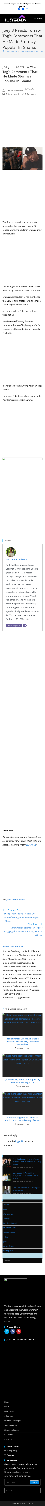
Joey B (9, 900)
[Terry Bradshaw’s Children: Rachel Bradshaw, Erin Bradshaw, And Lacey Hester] (6, 1163)
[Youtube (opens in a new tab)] (23, 9)
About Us (8, 1439)
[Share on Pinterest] (18, 1331)
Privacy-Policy (12, 1450)
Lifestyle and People (9, 1223)
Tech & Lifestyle (8, 1246)
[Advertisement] (22, 123)
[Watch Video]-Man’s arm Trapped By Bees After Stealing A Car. (22, 1081)
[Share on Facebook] (12, 1331)
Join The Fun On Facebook (20, 1339)
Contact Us (8, 1435)
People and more (8, 1232)
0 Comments (30, 94)
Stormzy (15, 900)
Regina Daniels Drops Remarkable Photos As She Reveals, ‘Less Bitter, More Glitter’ (22, 1041)
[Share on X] (6, 1331)
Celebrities (6, 1205)
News (6, 1407)
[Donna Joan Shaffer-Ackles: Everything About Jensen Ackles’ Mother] (6, 1177)
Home (6, 1402)
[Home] (3, 51)
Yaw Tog (22, 900)
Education (6, 1209)
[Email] (25, 625)
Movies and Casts (9, 1228)
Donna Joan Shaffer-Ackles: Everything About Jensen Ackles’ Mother (25, 1176)
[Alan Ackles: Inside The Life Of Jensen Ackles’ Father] (6, 1190)
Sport (4, 1241)
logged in (19, 1141)
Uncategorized (7, 1251)
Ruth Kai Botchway (14, 90)
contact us (31, 844)
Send (34, 1482)
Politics (5, 1237)
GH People (6, 1218)
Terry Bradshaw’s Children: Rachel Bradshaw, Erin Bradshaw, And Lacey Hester (27, 1161)
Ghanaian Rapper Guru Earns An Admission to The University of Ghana (22, 1119)
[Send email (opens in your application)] (26, 9)
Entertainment (12, 94)
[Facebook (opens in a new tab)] (19, 9)
